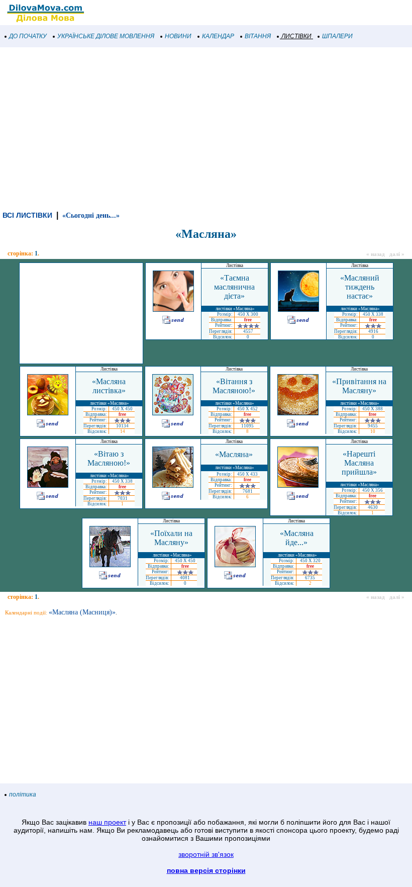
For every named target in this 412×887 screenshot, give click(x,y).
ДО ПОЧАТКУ (28, 36)
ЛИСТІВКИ (296, 36)
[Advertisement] (206, 127)
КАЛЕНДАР (218, 36)
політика (23, 794)
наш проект (107, 822)
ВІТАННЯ (257, 36)
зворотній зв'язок (206, 854)
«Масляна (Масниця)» (82, 612)
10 (372, 431)
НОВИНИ (178, 36)
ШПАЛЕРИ (337, 36)
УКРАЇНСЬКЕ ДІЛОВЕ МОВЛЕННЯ (106, 36)
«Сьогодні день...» (91, 215)
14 (122, 431)
